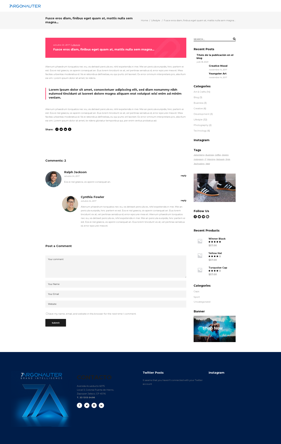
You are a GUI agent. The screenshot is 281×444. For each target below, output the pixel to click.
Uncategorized (202, 301)
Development (201, 114)
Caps (196, 291)
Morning (211, 159)
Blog (196, 97)
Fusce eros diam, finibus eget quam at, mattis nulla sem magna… (103, 49)
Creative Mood (218, 65)
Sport (197, 297)
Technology (200, 130)
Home (144, 20)
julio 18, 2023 (202, 62)
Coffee (218, 155)
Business (198, 102)
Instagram (198, 159)
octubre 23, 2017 (61, 45)
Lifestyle (155, 20)
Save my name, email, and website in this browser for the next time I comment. (92, 313)
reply (183, 175)
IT (205, 159)
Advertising (199, 155)
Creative (198, 108)
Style (227, 159)
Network (220, 159)
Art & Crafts (200, 91)
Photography (201, 125)
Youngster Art (217, 73)
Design (225, 155)
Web (207, 163)
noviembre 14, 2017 (218, 69)
